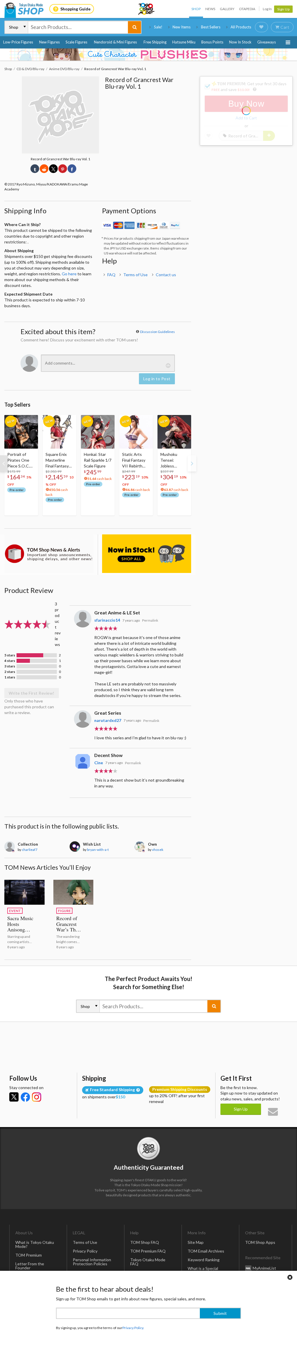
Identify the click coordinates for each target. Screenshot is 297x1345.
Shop (196, 9)
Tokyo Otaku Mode (146, 9)
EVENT (15, 911)
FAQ (111, 274)
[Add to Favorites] (30, 421)
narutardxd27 (107, 720)
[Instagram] (36, 1097)
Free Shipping (155, 42)
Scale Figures (76, 42)
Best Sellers (210, 27)
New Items (182, 27)
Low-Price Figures (18, 42)
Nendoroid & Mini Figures (115, 42)
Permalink (150, 620)
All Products (241, 27)
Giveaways (266, 42)
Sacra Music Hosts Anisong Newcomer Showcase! (20, 930)
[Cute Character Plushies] (148, 54)
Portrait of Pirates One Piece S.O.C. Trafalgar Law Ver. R (19, 460)
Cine (98, 762)
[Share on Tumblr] (34, 168)
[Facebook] (25, 1097)
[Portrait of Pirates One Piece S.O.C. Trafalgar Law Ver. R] (21, 432)
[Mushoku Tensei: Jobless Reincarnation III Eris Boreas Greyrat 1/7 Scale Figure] (174, 432)
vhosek (157, 849)
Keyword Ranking (204, 1259)
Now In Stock (240, 42)
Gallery (227, 9)
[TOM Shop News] (48, 553)
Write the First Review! (32, 693)
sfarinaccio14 (107, 620)
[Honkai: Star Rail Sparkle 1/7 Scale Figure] (98, 432)
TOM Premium (28, 1255)
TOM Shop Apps (260, 1242)
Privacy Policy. (133, 1328)
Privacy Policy (85, 1250)
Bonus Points (212, 42)
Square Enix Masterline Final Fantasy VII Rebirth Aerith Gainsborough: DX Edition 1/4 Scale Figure (59, 460)
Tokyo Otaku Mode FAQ (147, 1261)
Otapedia (247, 9)
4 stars (9, 661)
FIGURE (64, 911)
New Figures (49, 42)
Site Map (196, 1242)
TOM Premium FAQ (148, 1250)
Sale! (158, 27)
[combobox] (78, 27)
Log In (267, 9)
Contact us (166, 274)
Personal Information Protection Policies (92, 1261)
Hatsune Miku (183, 42)
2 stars (9, 672)
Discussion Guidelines (157, 332)
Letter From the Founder (29, 1265)
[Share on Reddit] (44, 168)
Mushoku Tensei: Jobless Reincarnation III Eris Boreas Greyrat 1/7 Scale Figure (173, 460)
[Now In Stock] (146, 553)
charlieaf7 (29, 849)
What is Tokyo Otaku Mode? (34, 1244)
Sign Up (283, 9)
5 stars (9, 655)
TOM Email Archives (206, 1250)
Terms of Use (135, 274)
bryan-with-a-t (98, 849)
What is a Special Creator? (203, 1270)
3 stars (9, 666)
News (210, 9)
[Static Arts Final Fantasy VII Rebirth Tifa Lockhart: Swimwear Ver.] (136, 432)
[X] (14, 1097)
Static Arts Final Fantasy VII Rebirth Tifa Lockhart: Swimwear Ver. (135, 460)
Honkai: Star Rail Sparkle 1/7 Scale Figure (97, 460)
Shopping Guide (75, 8)
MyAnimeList (264, 1267)
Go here (69, 273)
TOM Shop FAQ (144, 1242)
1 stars (9, 677)
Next (192, 463)
